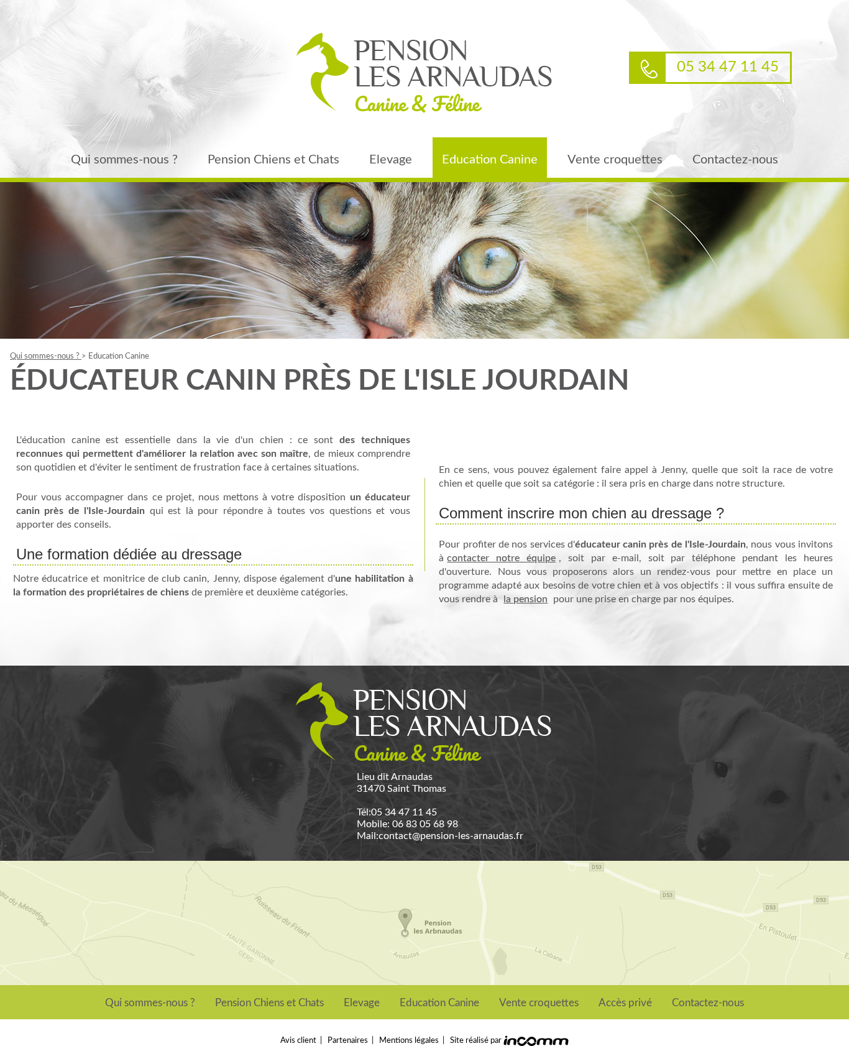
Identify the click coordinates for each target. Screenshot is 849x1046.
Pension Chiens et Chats (273, 160)
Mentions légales (409, 1040)
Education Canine (490, 160)
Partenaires (348, 1040)
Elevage (390, 160)
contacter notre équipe (501, 558)
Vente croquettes (615, 160)
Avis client (298, 1040)
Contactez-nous (735, 160)
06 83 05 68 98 (425, 824)
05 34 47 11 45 (404, 812)
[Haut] (834, 928)
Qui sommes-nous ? (124, 160)
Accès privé (625, 1003)
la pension (525, 599)
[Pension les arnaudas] (424, 74)
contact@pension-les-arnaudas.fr (451, 836)
